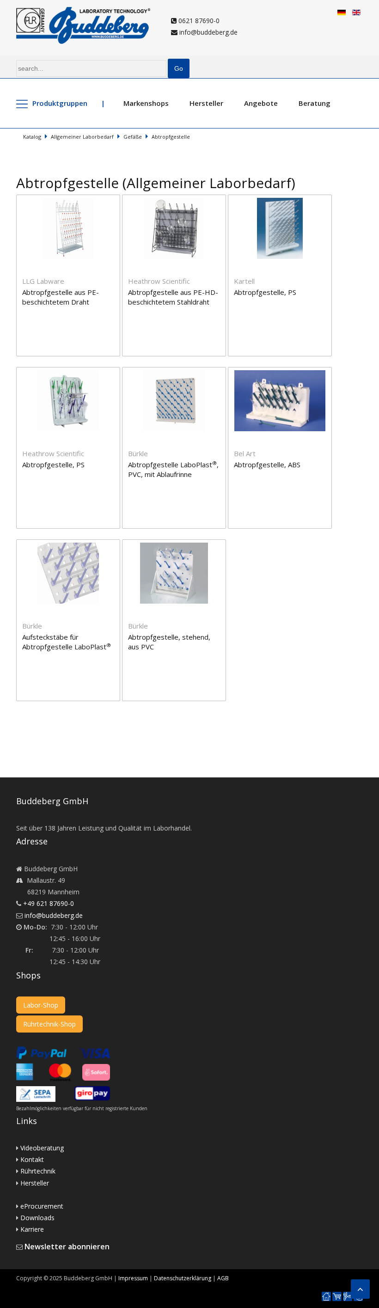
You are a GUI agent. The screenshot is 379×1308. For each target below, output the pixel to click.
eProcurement (41, 1206)
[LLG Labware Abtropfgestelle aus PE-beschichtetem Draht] (69, 200)
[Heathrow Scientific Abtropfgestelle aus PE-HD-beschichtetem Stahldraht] (175, 200)
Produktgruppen (59, 103)
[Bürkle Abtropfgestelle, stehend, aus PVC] (174, 545)
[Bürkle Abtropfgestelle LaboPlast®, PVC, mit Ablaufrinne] (175, 372)
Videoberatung (42, 1147)
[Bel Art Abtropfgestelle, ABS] (280, 372)
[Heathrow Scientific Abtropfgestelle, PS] (69, 372)
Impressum (133, 1278)
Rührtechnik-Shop (49, 1024)
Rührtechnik (37, 1171)
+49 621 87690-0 (48, 903)
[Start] (326, 1297)
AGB (223, 1278)
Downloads (37, 1217)
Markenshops (146, 103)
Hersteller (206, 103)
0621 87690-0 (198, 20)
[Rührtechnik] (347, 1297)
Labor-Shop (40, 1005)
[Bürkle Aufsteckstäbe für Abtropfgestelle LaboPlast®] (69, 545)
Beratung (314, 103)
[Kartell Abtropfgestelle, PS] (280, 200)
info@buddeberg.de (207, 32)
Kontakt (32, 1159)
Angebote (261, 103)
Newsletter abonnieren (67, 1246)
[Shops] (337, 1297)
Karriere (32, 1229)
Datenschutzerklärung (182, 1278)
